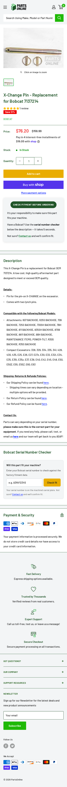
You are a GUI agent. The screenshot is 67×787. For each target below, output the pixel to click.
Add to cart (33, 173)
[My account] (53, 7)
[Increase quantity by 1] (38, 161)
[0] (61, 7)
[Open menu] (5, 7)
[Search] (59, 18)
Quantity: (8, 161)
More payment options (33, 192)
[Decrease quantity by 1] (19, 161)
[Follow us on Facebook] (5, 745)
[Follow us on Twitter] (12, 745)
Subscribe (15, 725)
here (46, 382)
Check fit (52, 482)
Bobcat (7, 119)
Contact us (17, 494)
